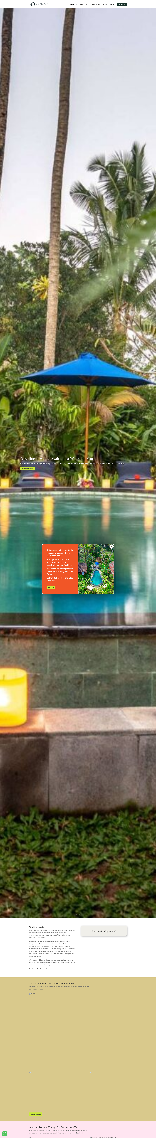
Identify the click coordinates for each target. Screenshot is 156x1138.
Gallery (104, 4)
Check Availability (27, 468)
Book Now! (121, 4)
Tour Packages (94, 4)
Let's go (51, 587)
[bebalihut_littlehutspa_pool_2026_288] (58, 1109)
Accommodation (81, 4)
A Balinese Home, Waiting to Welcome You (56, 458)
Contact (112, 4)
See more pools (36, 1114)
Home (72, 4)
